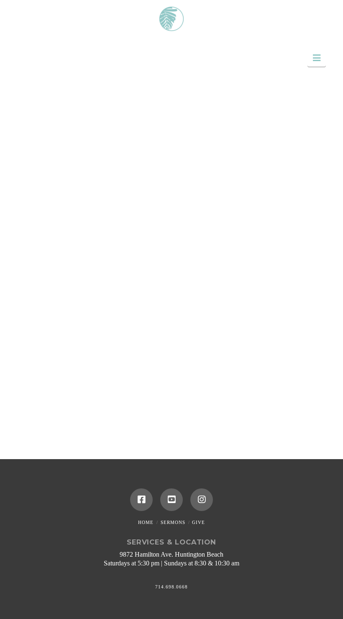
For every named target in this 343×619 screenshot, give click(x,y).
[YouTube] (171, 499)
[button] (316, 58)
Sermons (173, 522)
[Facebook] (141, 499)
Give (198, 522)
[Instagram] (201, 499)
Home (146, 522)
